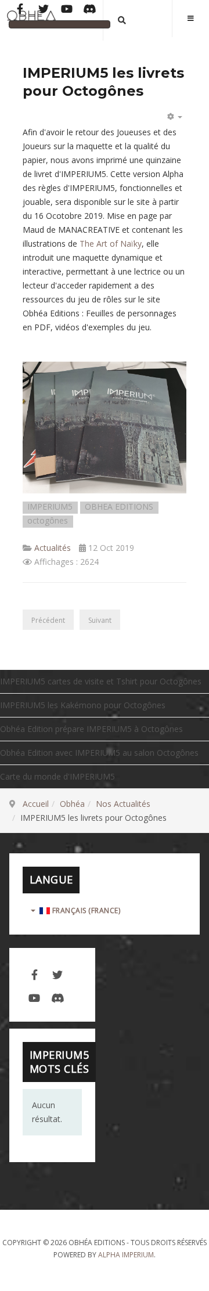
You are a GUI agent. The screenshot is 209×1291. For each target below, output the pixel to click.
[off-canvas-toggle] (190, 18)
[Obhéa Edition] (31, 19)
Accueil (36, 803)
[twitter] (57, 973)
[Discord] (90, 10)
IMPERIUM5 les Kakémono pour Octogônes (82, 705)
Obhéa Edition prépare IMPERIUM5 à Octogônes (91, 728)
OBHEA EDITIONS (119, 507)
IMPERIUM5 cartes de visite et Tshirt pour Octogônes (100, 681)
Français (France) (85, 910)
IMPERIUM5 (50, 507)
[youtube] (34, 996)
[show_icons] (173, 117)
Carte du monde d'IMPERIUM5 (57, 776)
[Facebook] (20, 10)
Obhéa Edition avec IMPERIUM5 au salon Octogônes (99, 752)
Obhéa (72, 803)
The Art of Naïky (111, 243)
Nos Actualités (123, 803)
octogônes (47, 521)
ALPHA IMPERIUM (126, 1255)
